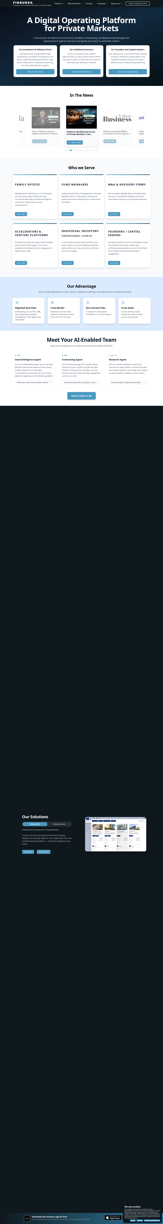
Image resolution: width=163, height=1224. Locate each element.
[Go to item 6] (75, 150)
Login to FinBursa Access (138, 3)
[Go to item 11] (84, 150)
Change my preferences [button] (152, 1220)
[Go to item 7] (77, 150)
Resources (115, 3)
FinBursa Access (59, 824)
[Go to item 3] (68, 150)
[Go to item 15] (91, 150)
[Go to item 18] (96, 150)
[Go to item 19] (98, 150)
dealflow (130, 196)
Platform (58, 3)
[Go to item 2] (66, 150)
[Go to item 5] (73, 150)
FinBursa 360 (35, 824)
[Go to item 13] (87, 150)
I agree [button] (133, 1220)
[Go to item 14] (89, 150)
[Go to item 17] (94, 150)
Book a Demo (43, 852)
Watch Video (41, 141)
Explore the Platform (81, 71)
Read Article (109, 141)
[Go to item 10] (82, 150)
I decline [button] (139, 1220)
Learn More (21, 214)
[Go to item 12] (85, 150)
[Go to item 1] (64, 150)
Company (101, 3)
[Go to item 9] (80, 150)
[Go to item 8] (78, 150)
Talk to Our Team (35, 71)
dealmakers (56, 291)
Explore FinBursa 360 (81, 395)
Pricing (89, 3)
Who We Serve (74, 3)
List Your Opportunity (128, 71)
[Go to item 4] (71, 150)
